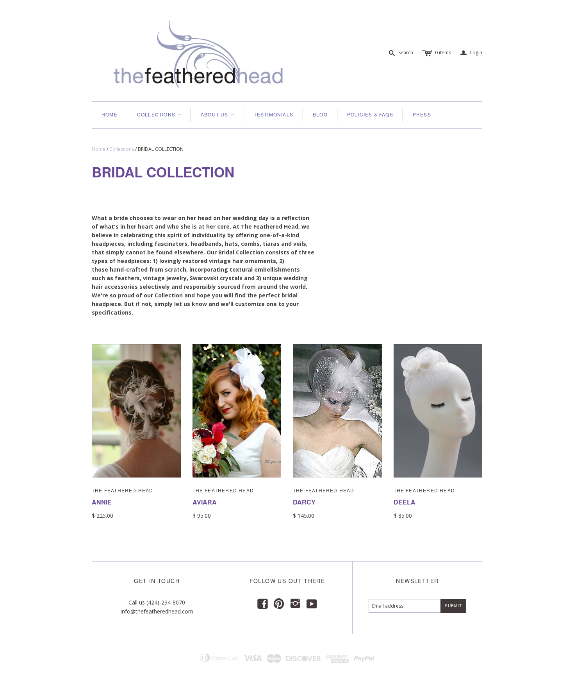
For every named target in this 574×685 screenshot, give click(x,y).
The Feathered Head (122, 490)
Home (110, 114)
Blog (320, 114)
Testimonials (273, 114)
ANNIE (102, 501)
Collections (121, 149)
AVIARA (205, 501)
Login (471, 53)
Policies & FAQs (370, 114)
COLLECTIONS (159, 114)
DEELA (404, 501)
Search (405, 52)
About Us (218, 114)
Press (422, 114)
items (443, 52)
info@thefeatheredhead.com (157, 611)
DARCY (304, 501)
